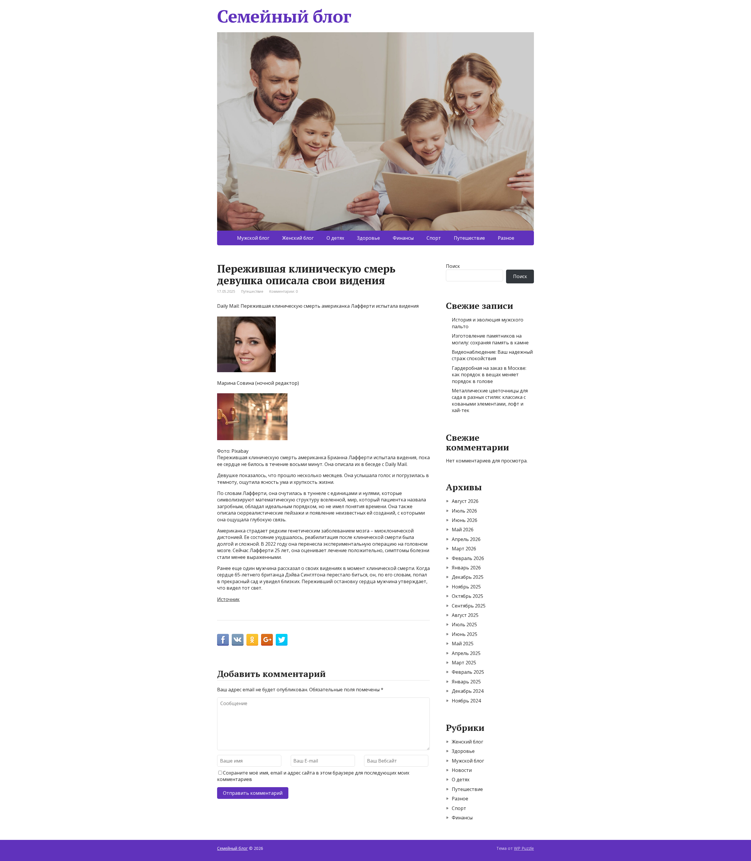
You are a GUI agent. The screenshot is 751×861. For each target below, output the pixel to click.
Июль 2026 (464, 511)
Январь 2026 (466, 567)
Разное (506, 238)
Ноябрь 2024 (466, 700)
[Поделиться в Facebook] (223, 640)
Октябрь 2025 (467, 596)
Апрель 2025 (466, 653)
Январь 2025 (466, 681)
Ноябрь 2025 (466, 586)
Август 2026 (465, 501)
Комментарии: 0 (283, 291)
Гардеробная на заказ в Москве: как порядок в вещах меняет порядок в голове (489, 374)
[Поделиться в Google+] (267, 640)
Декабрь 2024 (467, 691)
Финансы (403, 238)
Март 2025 (464, 662)
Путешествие (469, 238)
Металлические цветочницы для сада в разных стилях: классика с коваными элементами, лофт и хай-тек (490, 400)
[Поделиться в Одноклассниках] (252, 640)
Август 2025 (465, 615)
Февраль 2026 (468, 558)
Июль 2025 (464, 624)
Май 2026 (462, 529)
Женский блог (298, 238)
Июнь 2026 (464, 520)
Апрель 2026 (466, 539)
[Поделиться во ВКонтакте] (237, 640)
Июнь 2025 (464, 634)
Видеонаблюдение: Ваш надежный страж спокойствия (492, 355)
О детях (335, 238)
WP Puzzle (524, 848)
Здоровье (368, 238)
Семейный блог (284, 16)
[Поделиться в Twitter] (281, 640)
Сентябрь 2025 (469, 606)
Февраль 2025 (468, 672)
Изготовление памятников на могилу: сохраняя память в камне (490, 339)
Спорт (434, 238)
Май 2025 (462, 643)
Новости (462, 770)
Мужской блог (253, 238)
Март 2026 (464, 548)
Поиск (453, 266)
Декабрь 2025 (467, 577)
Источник (228, 599)
